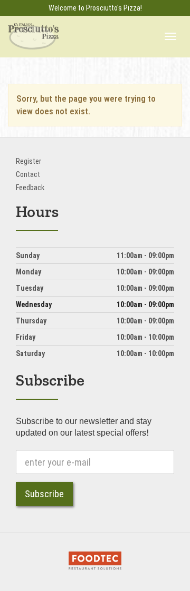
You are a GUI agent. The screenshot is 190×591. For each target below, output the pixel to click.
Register (28, 161)
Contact (28, 174)
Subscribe (44, 493)
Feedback (30, 187)
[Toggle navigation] (170, 36)
